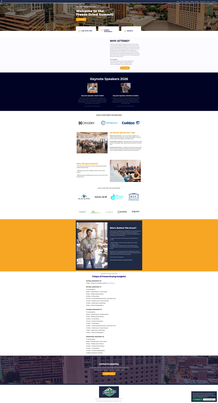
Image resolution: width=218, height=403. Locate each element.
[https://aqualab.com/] (100, 197)
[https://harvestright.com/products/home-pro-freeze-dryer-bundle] (96, 212)
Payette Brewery (110, 283)
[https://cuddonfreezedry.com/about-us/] (131, 123)
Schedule (187, 1)
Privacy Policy (99, 401)
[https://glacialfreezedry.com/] (122, 212)
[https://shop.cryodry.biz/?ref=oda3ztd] (86, 123)
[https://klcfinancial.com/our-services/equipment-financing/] (134, 197)
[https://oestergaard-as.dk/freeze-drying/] (82, 212)
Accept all (197, 399)
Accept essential (209, 399)
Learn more (204, 397)
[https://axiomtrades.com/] (136, 212)
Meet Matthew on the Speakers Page (125, 106)
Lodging (192, 1)
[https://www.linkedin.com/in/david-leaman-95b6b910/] (92, 245)
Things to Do (203, 1)
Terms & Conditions (107, 401)
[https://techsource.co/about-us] (109, 123)
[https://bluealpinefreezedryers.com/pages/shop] (84, 197)
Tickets (182, 1)
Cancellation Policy (117, 401)
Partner (208, 1)
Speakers (197, 1)
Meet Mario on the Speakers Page (92, 106)
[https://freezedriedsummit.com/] (2, 1)
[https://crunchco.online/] (109, 212)
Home (177, 1)
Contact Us (213, 1)
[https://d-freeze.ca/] (117, 197)
